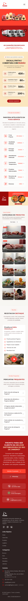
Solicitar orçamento (14, 101)
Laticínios (4, 563)
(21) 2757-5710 (8, 579)
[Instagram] (7, 527)
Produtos (4, 540)
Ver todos (12, 222)
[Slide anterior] (2, 30)
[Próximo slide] (25, 30)
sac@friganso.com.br (10, 582)
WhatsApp (15, 476)
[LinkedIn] (11, 527)
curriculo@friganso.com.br (11, 585)
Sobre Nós (5, 537)
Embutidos (4, 561)
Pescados (4, 558)
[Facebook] (3, 527)
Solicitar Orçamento (12, 471)
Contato (4, 545)
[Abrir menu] (24, 4)
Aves (3, 555)
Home (3, 535)
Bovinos (4, 553)
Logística (4, 543)
